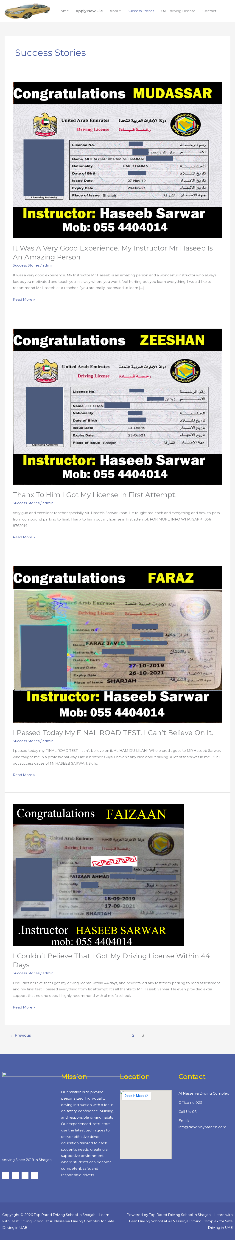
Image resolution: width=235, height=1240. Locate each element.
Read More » (24, 299)
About (115, 11)
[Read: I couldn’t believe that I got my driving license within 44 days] (98, 875)
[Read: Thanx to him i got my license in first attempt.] (117, 406)
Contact (209, 11)
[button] (225, 11)
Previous (20, 1035)
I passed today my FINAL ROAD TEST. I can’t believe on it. (113, 732)
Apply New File (89, 11)
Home (63, 11)
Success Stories (141, 11)
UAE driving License (178, 11)
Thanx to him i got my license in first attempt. (95, 495)
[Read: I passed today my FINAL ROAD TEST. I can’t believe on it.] (117, 644)
